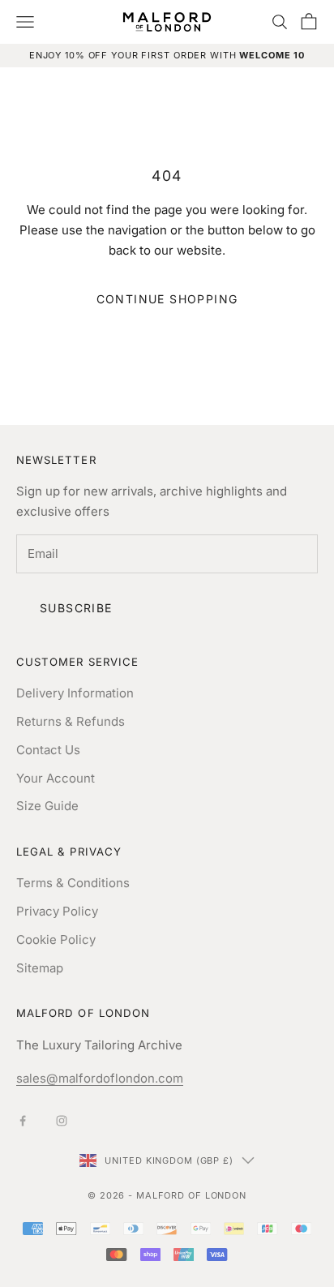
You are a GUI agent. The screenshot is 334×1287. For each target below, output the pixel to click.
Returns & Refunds (70, 721)
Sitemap (39, 968)
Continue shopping (167, 299)
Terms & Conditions (73, 882)
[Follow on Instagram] (61, 1120)
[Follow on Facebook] (22, 1120)
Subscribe (76, 608)
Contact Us (48, 749)
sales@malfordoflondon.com (99, 1078)
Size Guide (47, 805)
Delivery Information (75, 693)
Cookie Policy (56, 939)
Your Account (55, 778)
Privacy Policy (57, 911)
